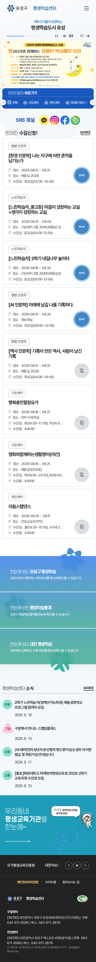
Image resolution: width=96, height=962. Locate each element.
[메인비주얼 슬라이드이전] (65, 36)
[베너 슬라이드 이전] (68, 865)
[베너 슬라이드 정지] (77, 865)
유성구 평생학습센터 (32, 8)
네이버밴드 (75, 120)
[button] (93, 102)
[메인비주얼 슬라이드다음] (87, 36)
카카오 (44, 120)
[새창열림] (48, 574)
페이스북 (65, 120)
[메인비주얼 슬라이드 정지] (56, 36)
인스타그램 (54, 120)
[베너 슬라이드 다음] (85, 865)
